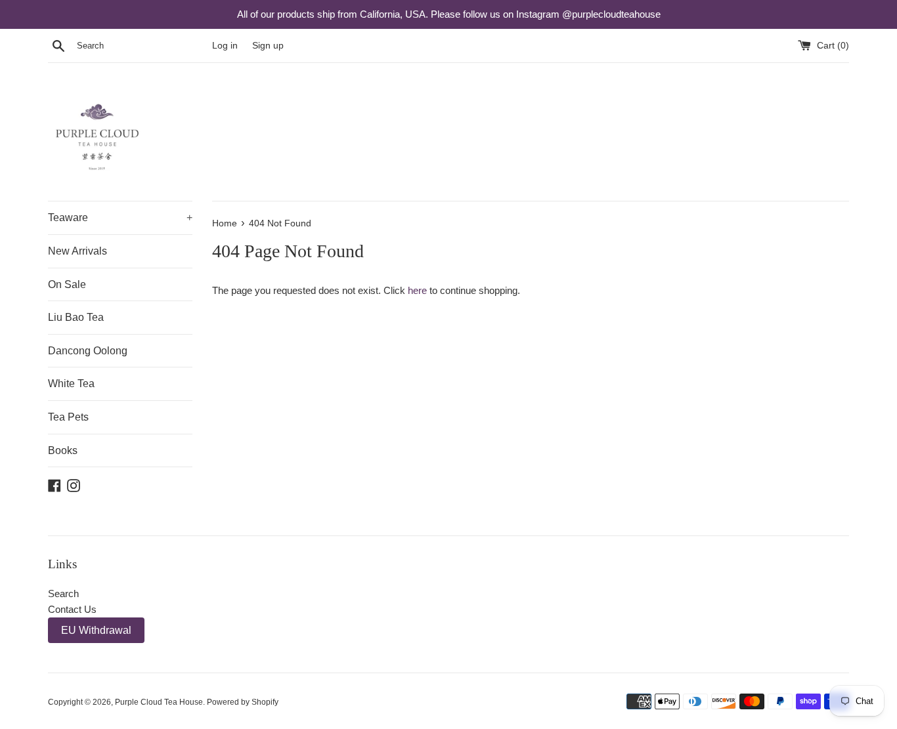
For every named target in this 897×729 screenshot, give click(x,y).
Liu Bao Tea (76, 317)
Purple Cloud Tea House (159, 702)
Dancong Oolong (87, 350)
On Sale (67, 284)
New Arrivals (77, 251)
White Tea (71, 383)
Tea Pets (68, 417)
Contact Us (72, 609)
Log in (225, 46)
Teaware (120, 217)
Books (62, 450)
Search (63, 593)
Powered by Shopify (242, 702)
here (417, 290)
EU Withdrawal (96, 630)
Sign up (268, 46)
